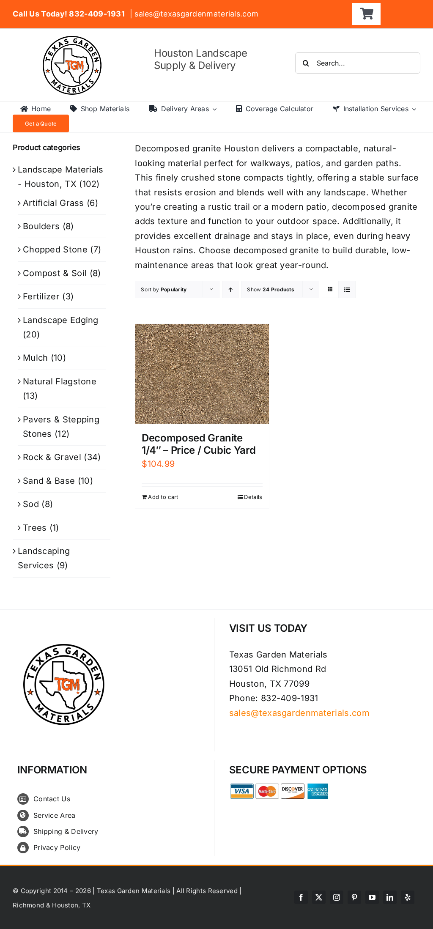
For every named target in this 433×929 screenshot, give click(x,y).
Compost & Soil (55, 273)
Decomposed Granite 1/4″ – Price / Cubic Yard (198, 444)
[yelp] (407, 897)
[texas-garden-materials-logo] (73, 40)
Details (253, 496)
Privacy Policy (56, 847)
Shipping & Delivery (66, 831)
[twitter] (319, 897)
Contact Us (51, 799)
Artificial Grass (53, 203)
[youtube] (372, 897)
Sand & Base (49, 481)
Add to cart (163, 496)
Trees (35, 528)
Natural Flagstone (59, 381)
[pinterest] (354, 897)
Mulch (35, 358)
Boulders (41, 226)
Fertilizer (41, 296)
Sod (31, 504)
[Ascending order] (230, 289)
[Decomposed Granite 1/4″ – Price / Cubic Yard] (202, 374)
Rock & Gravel (52, 457)
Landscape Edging (61, 320)
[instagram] (336, 897)
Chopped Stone (55, 249)
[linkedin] (390, 897)
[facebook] (301, 897)
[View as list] (347, 289)
